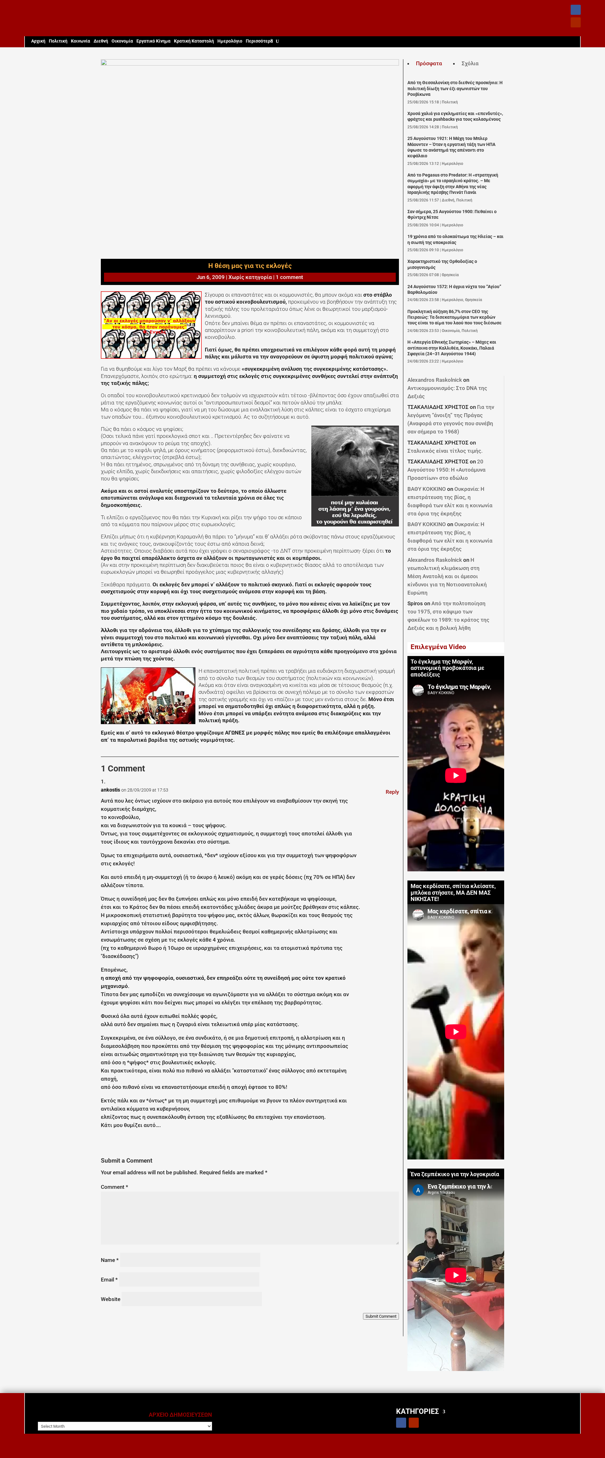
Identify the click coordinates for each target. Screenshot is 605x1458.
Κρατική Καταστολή (194, 41)
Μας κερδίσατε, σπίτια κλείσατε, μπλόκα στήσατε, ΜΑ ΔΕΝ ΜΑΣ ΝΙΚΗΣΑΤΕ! (453, 893)
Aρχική (38, 41)
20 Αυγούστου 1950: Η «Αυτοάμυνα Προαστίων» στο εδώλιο (446, 469)
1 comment (289, 277)
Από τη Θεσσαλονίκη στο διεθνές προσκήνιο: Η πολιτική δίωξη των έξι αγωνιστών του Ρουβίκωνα (455, 88)
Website (110, 1299)
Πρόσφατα (429, 63)
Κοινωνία (80, 41)
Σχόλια (470, 63)
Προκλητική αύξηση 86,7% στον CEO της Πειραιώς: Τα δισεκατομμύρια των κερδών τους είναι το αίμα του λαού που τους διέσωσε (454, 317)
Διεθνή (101, 41)
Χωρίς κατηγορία (250, 277)
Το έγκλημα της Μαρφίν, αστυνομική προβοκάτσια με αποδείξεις (447, 668)
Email (109, 1279)
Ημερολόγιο (229, 41)
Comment (114, 1187)
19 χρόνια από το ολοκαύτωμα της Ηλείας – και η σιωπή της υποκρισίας (455, 239)
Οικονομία (122, 41)
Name (110, 1260)
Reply (392, 792)
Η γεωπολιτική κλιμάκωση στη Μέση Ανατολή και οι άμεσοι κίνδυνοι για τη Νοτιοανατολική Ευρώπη (447, 576)
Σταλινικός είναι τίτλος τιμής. (445, 451)
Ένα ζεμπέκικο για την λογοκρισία (455, 1174)
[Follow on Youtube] (576, 22)
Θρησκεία (450, 275)
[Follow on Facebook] (576, 10)
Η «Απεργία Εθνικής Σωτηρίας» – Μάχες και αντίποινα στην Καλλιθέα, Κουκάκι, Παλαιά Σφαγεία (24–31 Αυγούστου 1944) (451, 348)
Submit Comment (381, 1316)
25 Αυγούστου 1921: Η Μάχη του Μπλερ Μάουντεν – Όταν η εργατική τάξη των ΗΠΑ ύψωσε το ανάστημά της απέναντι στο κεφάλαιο (451, 147)
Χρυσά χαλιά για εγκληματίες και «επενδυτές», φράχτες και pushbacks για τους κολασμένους (455, 116)
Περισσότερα (259, 41)
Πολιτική (58, 41)
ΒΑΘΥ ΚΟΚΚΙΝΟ (426, 489)
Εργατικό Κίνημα (153, 41)
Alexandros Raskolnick (434, 380)
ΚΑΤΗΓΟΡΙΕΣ (417, 1411)
